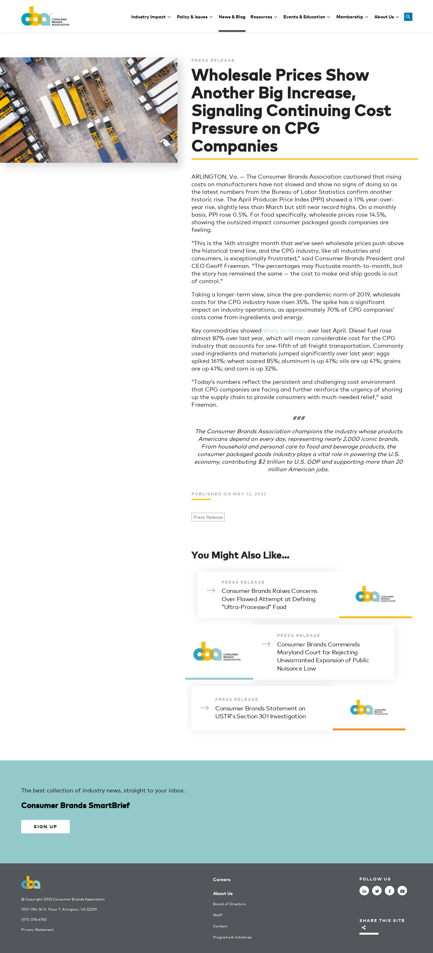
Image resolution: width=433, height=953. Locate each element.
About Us (384, 16)
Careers (221, 879)
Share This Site (382, 920)
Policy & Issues (192, 16)
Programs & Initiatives (232, 937)
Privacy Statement (37, 929)
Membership (349, 16)
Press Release (208, 517)
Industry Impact (148, 16)
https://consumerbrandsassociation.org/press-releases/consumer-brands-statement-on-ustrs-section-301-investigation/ (298, 708)
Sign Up (45, 826)
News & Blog (232, 16)
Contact (220, 926)
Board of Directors (229, 903)
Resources (261, 16)
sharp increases (284, 330)
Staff (217, 914)
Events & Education (304, 16)
